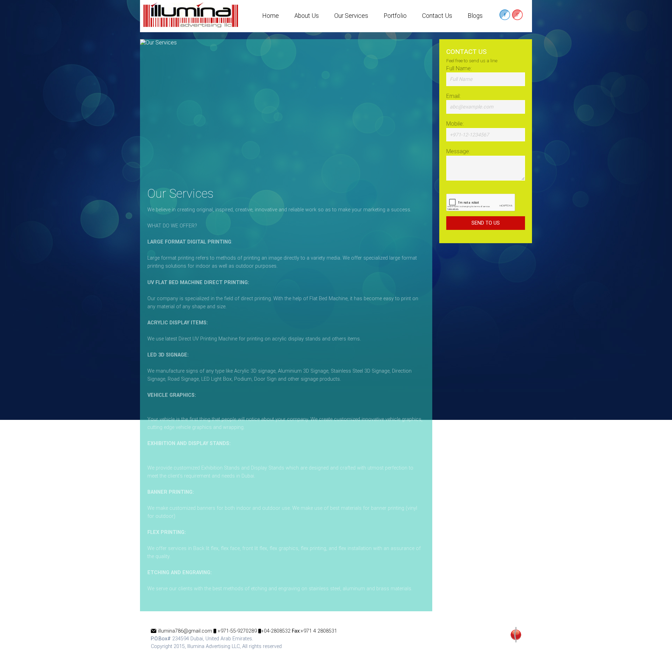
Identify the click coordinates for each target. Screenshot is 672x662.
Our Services (351, 15)
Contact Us (437, 15)
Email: (453, 96)
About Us (306, 15)
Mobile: (455, 123)
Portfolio (395, 15)
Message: (458, 151)
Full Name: (459, 68)
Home (270, 15)
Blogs (475, 15)
